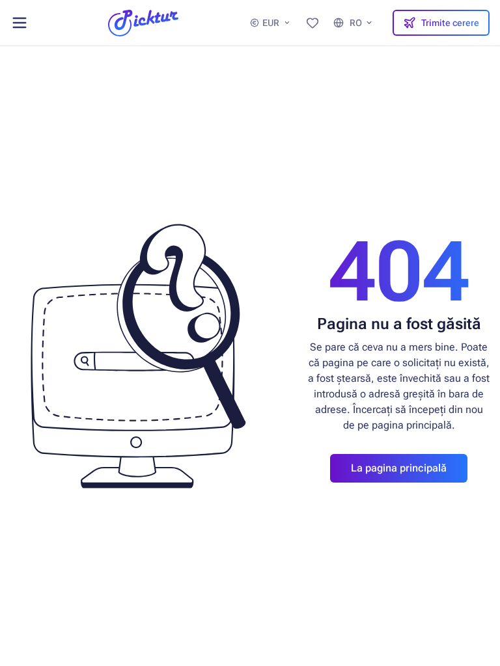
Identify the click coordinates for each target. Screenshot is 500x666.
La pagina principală (399, 468)
